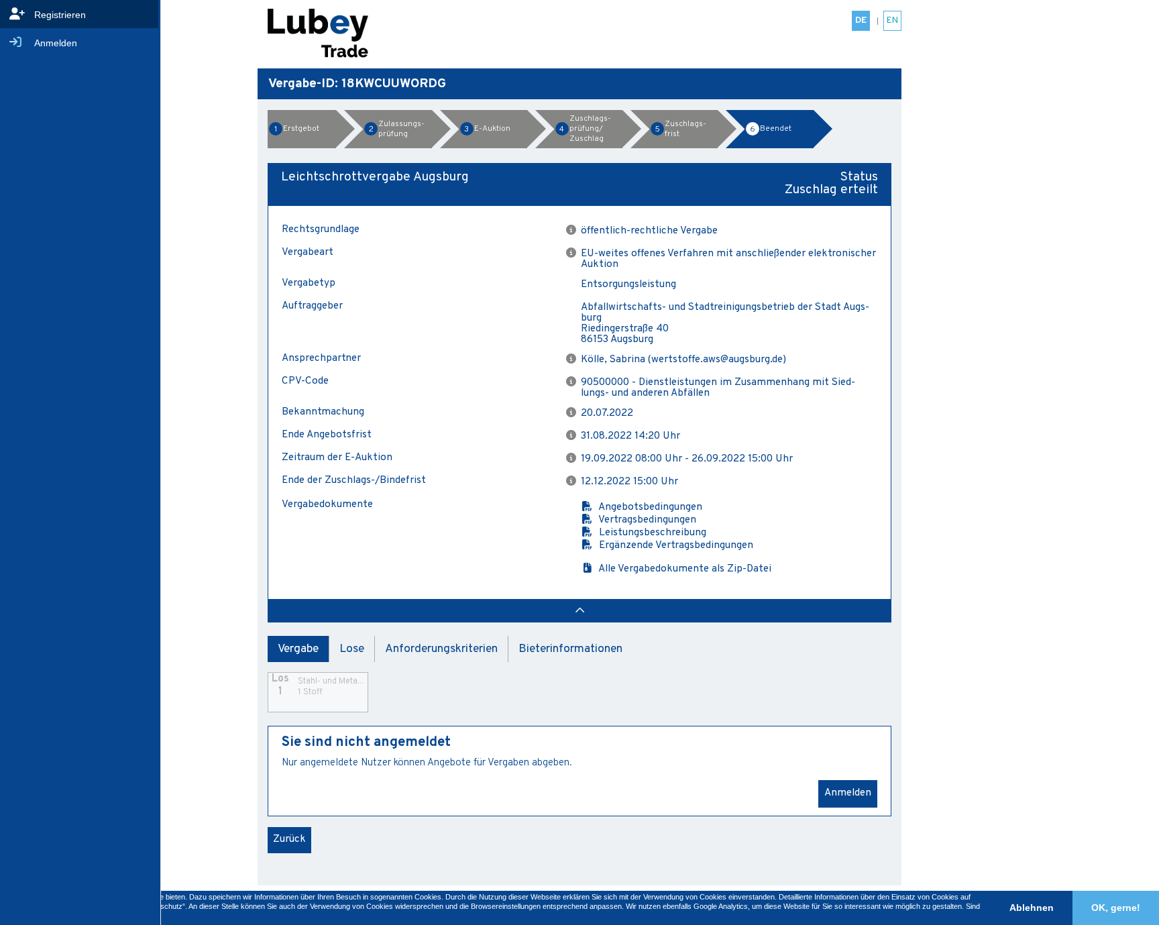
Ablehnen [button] (1031, 907)
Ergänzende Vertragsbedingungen (673, 545)
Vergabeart (307, 253)
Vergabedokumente (327, 505)
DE (861, 20)
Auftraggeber (312, 307)
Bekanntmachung (323, 412)
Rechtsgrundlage (321, 230)
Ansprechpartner (321, 358)
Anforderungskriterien (441, 649)
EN (892, 20)
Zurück (289, 839)
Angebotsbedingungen (648, 507)
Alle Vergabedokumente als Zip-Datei (682, 569)
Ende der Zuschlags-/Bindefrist (354, 481)
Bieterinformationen (570, 649)
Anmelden (847, 793)
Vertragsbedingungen (645, 520)
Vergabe (298, 649)
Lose (351, 649)
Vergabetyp (308, 283)
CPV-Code (305, 382)
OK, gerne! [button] (1115, 907)
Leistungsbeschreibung (650, 533)
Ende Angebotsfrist (327, 435)
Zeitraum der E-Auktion (337, 458)
